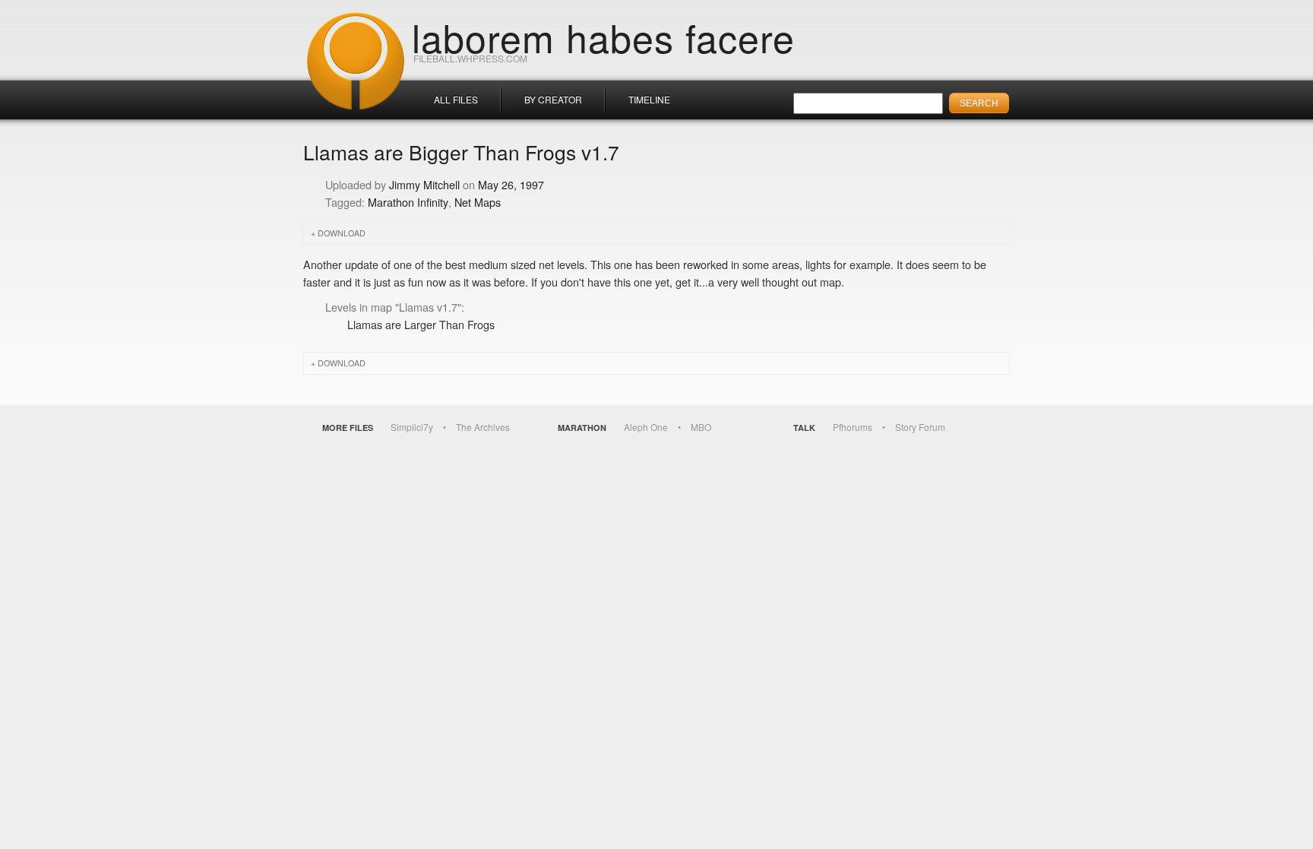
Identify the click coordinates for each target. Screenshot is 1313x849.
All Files (456, 99)
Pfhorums (852, 426)
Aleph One (646, 426)
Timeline (649, 99)
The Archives (483, 426)
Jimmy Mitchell (424, 184)
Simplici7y (412, 426)
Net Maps (477, 202)
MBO (701, 426)
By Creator (553, 99)
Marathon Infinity (408, 202)
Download (341, 233)
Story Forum (920, 426)
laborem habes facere (603, 36)
